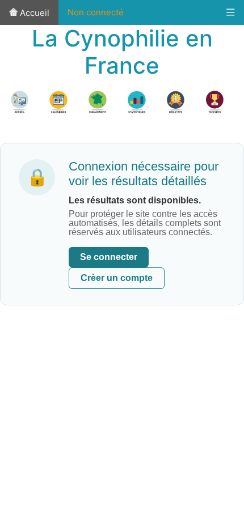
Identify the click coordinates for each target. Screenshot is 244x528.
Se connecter (108, 257)
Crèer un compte (117, 278)
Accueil (33, 12)
